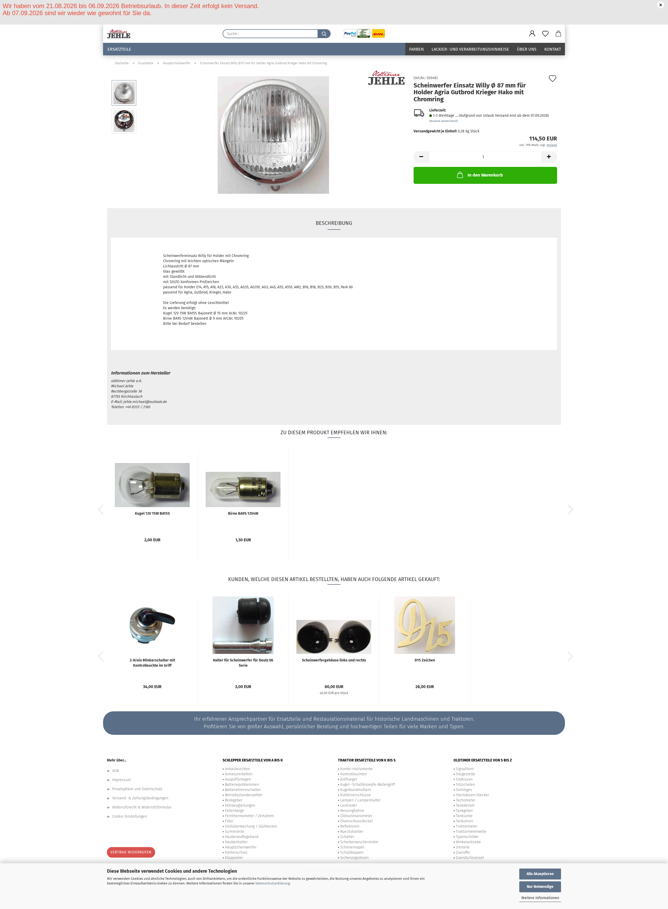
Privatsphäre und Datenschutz (137, 789)
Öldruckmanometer (356, 816)
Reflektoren (349, 826)
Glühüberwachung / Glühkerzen (251, 826)
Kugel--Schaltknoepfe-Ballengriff (367, 784)
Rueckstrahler (351, 831)
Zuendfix (463, 852)
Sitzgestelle (465, 774)
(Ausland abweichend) (443, 121)
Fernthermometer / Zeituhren (249, 816)
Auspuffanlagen (238, 779)
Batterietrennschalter (243, 790)
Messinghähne (352, 810)
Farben (416, 49)
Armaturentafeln (238, 774)
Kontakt (552, 49)
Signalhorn (465, 769)
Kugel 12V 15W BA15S (152, 513)
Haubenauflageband (241, 837)
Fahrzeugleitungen (240, 805)
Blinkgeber (233, 800)
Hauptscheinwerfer (241, 847)
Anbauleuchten (237, 769)
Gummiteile (234, 831)
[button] (532, 34)
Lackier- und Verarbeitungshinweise (470, 49)
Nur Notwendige (540, 886)
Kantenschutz (236, 852)
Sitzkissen (464, 779)
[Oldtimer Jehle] (120, 34)
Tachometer (465, 800)
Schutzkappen (351, 852)
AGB (115, 771)
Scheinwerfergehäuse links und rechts (334, 660)
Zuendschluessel (470, 857)
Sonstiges (464, 790)
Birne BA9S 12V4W (243, 513)
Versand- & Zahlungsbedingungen (140, 798)
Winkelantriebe (468, 842)
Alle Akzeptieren (540, 874)
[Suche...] (324, 33)
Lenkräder (348, 805)
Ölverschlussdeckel (356, 821)
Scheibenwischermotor (359, 842)
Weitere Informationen (540, 898)
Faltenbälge (234, 810)
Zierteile (463, 847)
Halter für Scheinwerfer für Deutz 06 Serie (243, 663)
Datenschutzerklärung (272, 883)
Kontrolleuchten (353, 774)
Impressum (121, 780)
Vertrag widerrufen (131, 852)
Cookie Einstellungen (129, 816)
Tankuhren (464, 821)
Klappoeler (234, 857)
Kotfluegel (348, 779)
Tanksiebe (464, 816)
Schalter (347, 837)
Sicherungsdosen (354, 857)
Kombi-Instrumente (356, 769)
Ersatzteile (119, 49)
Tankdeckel (465, 805)
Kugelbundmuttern (355, 790)
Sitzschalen (465, 784)
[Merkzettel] (545, 34)
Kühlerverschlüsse (355, 795)
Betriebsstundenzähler (244, 795)
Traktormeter (467, 826)
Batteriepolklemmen (242, 784)
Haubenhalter (236, 842)
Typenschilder (467, 837)
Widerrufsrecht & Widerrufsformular (142, 807)
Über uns (526, 49)
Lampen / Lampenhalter (360, 800)
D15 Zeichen (425, 660)
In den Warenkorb (485, 175)
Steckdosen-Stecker (472, 795)
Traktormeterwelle (471, 831)
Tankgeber (464, 810)
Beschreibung (334, 223)
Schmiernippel (352, 847)
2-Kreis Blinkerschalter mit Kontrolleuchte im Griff (152, 663)
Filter (229, 821)
